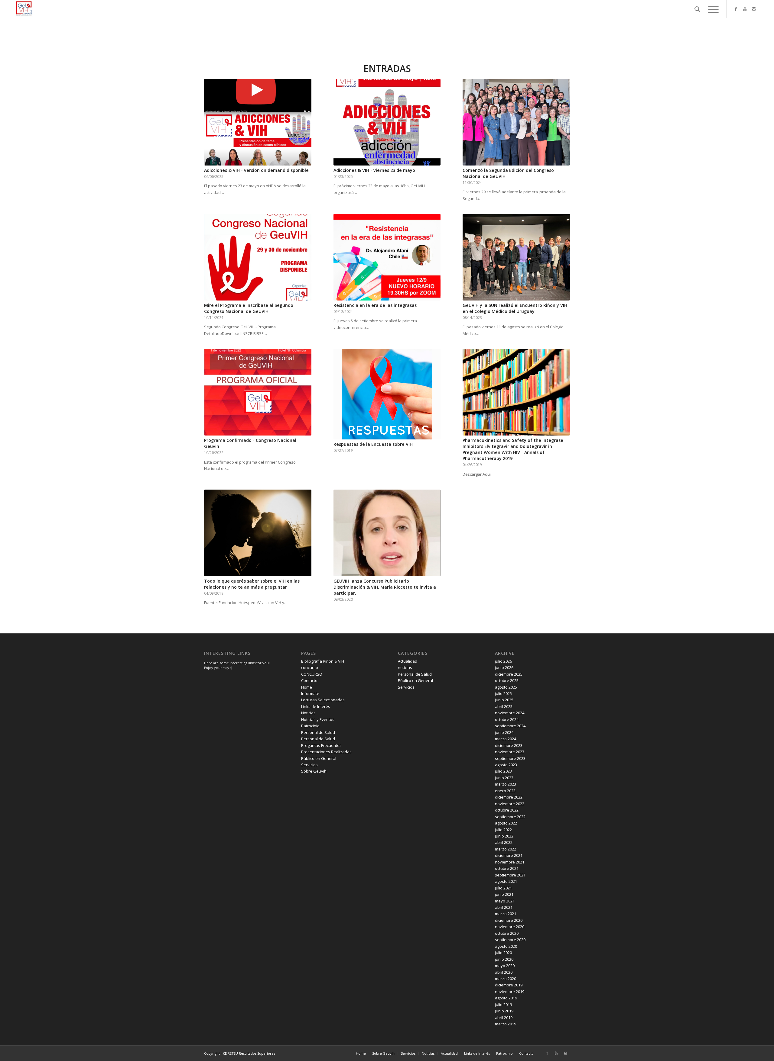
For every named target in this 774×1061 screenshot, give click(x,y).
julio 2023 (503, 771)
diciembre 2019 (508, 985)
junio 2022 (504, 836)
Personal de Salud (318, 732)
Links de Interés (315, 706)
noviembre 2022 (509, 803)
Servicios (309, 764)
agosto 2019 (506, 998)
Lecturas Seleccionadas (323, 700)
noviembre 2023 (509, 751)
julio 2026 (503, 661)
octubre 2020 (507, 933)
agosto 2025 (506, 687)
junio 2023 (504, 777)
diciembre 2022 (508, 797)
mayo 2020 (505, 965)
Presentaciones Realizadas (326, 751)
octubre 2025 (507, 680)
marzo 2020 (505, 978)
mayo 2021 (505, 901)
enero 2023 (505, 790)
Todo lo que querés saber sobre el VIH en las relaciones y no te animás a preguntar (252, 584)
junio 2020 (504, 959)
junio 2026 (504, 667)
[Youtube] (745, 8)
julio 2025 (503, 693)
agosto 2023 (506, 764)
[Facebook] (735, 8)
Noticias (308, 712)
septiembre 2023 (510, 758)
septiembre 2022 (510, 816)
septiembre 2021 (510, 875)
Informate (310, 693)
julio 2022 (503, 829)
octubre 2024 (507, 719)
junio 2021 (504, 894)
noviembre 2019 (509, 991)
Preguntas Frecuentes (321, 745)
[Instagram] (754, 8)
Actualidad (407, 661)
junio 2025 (504, 700)
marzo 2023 (505, 784)
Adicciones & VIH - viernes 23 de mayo (374, 170)
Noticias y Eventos (317, 719)
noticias (405, 667)
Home (306, 687)
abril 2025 (503, 706)
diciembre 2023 (508, 745)
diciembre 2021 (508, 855)
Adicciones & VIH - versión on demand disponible (256, 170)
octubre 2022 (507, 810)
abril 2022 (503, 842)
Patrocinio (310, 725)
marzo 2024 (505, 738)
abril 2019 (503, 1017)
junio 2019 (504, 1011)
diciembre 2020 (508, 920)
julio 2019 (503, 1004)
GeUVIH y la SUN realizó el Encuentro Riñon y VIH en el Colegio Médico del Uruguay (515, 308)
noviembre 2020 (509, 926)
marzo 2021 (505, 913)
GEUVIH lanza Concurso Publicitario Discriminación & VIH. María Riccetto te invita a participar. (384, 587)
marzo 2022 (505, 849)
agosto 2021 (506, 881)
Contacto (309, 680)
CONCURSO (311, 674)
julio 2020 (503, 952)
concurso (309, 667)
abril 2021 (503, 907)
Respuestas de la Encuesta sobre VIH (373, 444)
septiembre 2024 (510, 725)
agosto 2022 (506, 823)
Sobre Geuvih (314, 771)
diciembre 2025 (508, 674)
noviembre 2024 (509, 712)
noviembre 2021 (509, 862)
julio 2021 (503, 888)
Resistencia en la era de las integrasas (375, 305)
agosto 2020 (506, 946)
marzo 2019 (505, 1024)
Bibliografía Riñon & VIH (322, 661)
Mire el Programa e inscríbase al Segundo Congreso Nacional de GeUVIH (248, 308)
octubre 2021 (507, 868)
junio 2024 (504, 732)
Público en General (318, 758)
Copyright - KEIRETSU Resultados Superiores (239, 1053)
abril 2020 (503, 972)
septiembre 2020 (510, 939)
